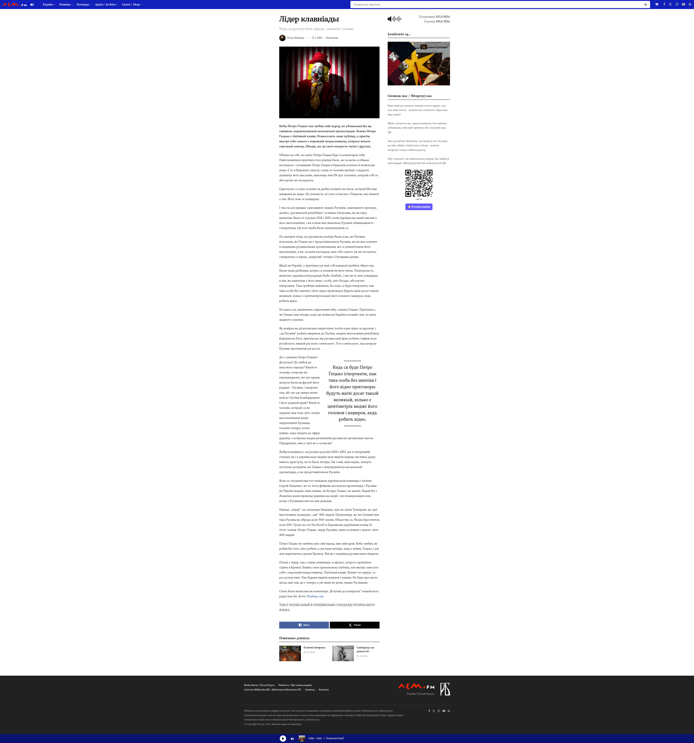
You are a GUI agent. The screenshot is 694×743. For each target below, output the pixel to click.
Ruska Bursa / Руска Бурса (259, 685)
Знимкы (310, 689)
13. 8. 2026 (362, 656)
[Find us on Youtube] (683, 4)
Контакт (324, 689)
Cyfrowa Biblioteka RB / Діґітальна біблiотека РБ (272, 689)
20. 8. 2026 (309, 652)
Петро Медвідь (295, 37)
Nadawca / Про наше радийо (295, 685)
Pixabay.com (315, 596)
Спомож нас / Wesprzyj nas (410, 96)
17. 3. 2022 (317, 37)
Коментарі (332, 37)
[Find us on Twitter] (670, 4)
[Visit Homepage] (15, 4)
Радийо (48, 4)
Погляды (83, 4)
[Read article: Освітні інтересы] (290, 653)
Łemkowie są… (399, 34)
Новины (64, 4)
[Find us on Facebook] (664, 4)
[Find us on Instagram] (677, 4)
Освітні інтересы (314, 647)
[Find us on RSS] (690, 4)
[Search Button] (646, 4)
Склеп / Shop (131, 4)
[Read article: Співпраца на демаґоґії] (343, 653)
